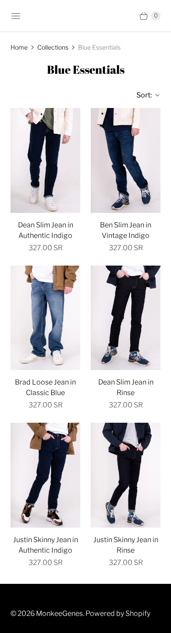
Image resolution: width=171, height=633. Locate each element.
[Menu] (16, 15)
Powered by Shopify (118, 613)
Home (19, 47)
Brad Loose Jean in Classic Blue (45, 387)
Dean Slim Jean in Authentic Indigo (45, 230)
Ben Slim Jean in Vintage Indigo (125, 230)
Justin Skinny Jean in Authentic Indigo (45, 545)
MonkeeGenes (59, 613)
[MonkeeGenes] (85, 16)
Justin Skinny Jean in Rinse (125, 545)
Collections (52, 47)
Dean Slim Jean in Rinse (125, 387)
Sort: (141, 95)
